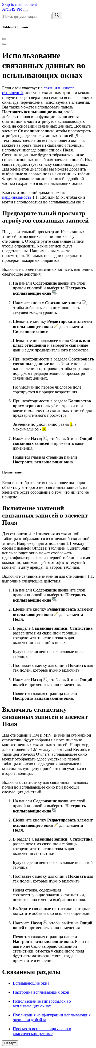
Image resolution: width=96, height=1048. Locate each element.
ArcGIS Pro (12, 9)
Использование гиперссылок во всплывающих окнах (42, 1003)
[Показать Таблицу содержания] (4, 44)
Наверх (10, 1043)
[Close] (4, 39)
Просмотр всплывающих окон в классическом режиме (42, 1031)
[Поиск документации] (57, 15)
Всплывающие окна (31, 983)
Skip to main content (19, 4)
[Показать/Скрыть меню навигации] (25, 10)
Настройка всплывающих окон (41, 992)
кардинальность (16, 197)
